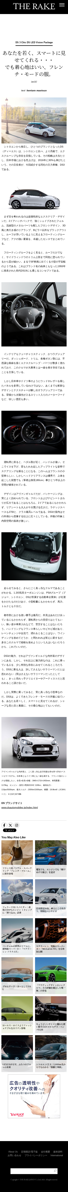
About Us (13, 1151)
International (57, 1155)
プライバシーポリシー (36, 1155)
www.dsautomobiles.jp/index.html (19, 807)
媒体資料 (57, 1151)
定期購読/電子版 (29, 1151)
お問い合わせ (14, 1155)
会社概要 (45, 1151)
